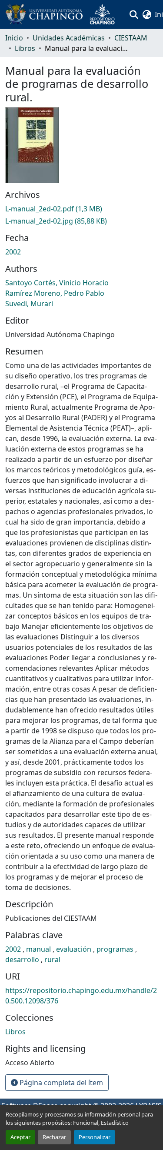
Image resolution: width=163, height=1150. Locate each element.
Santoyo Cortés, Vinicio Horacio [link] (57, 283)
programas (115, 949)
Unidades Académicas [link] (69, 38)
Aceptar (20, 1137)
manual (39, 949)
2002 (14, 949)
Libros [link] (25, 48)
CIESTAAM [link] (130, 38)
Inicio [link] (14, 38)
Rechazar (54, 1137)
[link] (81, 209)
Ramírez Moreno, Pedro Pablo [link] (54, 293)
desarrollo (23, 959)
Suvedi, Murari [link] (29, 303)
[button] (63, 14)
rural (52, 959)
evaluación (74, 949)
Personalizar (94, 1137)
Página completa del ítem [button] (60, 1082)
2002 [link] (13, 252)
